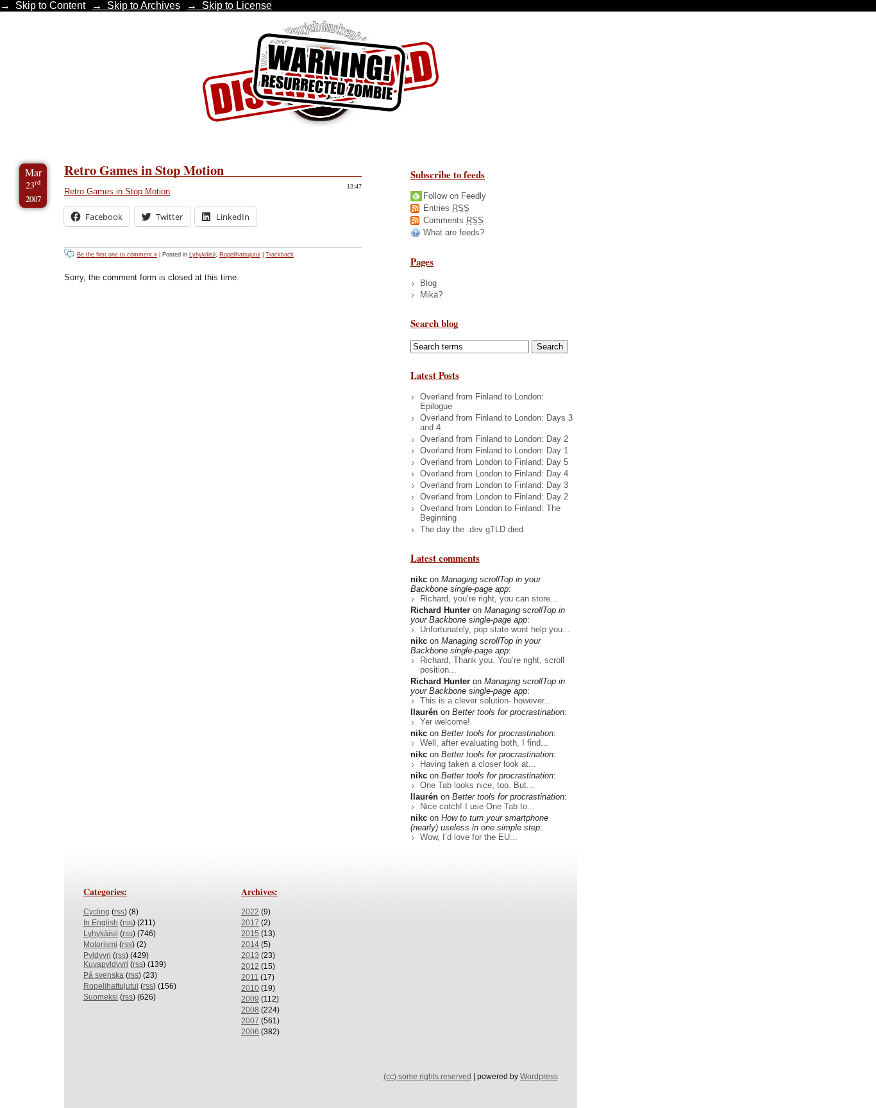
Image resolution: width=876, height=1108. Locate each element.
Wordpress (539, 1076)
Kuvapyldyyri (105, 964)
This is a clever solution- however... (486, 700)
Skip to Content (50, 5)
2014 (250, 944)
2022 (250, 911)
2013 (250, 955)
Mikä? (431, 294)
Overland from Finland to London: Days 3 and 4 (496, 422)
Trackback (279, 254)
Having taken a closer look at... (478, 764)
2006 (250, 1031)
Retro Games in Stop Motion (144, 170)
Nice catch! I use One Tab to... (477, 806)
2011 (249, 977)
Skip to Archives (143, 5)
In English (100, 922)
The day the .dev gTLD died (471, 529)
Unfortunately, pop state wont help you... (495, 629)
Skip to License (237, 5)
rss (119, 911)
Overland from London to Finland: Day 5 (494, 462)
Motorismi (100, 944)
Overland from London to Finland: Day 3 (494, 485)
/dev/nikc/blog (320, 76)
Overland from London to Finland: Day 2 (494, 496)
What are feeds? (453, 232)
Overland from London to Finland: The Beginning (490, 513)
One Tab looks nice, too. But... (477, 785)
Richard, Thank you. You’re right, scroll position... (492, 665)
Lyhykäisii (202, 254)
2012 (250, 966)
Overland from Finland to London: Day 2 (494, 439)
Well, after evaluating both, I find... (484, 743)
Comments (453, 220)
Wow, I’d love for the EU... (469, 837)
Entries (446, 208)
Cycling (96, 911)
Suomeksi (100, 997)
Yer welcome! (445, 721)
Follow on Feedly (454, 196)
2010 (250, 988)
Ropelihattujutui (239, 254)
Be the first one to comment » (117, 254)
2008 (250, 1009)
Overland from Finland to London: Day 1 (494, 450)
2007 (250, 1020)
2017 (250, 922)
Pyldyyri (97, 955)
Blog (428, 283)
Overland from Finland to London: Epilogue (482, 401)
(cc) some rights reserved (427, 1076)
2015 (250, 933)
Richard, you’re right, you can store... (489, 598)
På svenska (103, 975)
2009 (250, 999)
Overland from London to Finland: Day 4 (494, 473)
